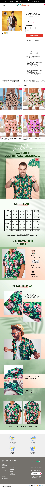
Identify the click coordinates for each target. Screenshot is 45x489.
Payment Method (5, 478)
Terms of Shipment (3, 468)
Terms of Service (4, 472)
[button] (5, 23)
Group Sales (12, 469)
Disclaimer (11, 471)
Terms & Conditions (4, 476)
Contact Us (11, 465)
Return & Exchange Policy (4, 465)
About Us (11, 463)
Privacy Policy (4, 470)
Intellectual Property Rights (12, 474)
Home (2, 431)
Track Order (36, 1)
